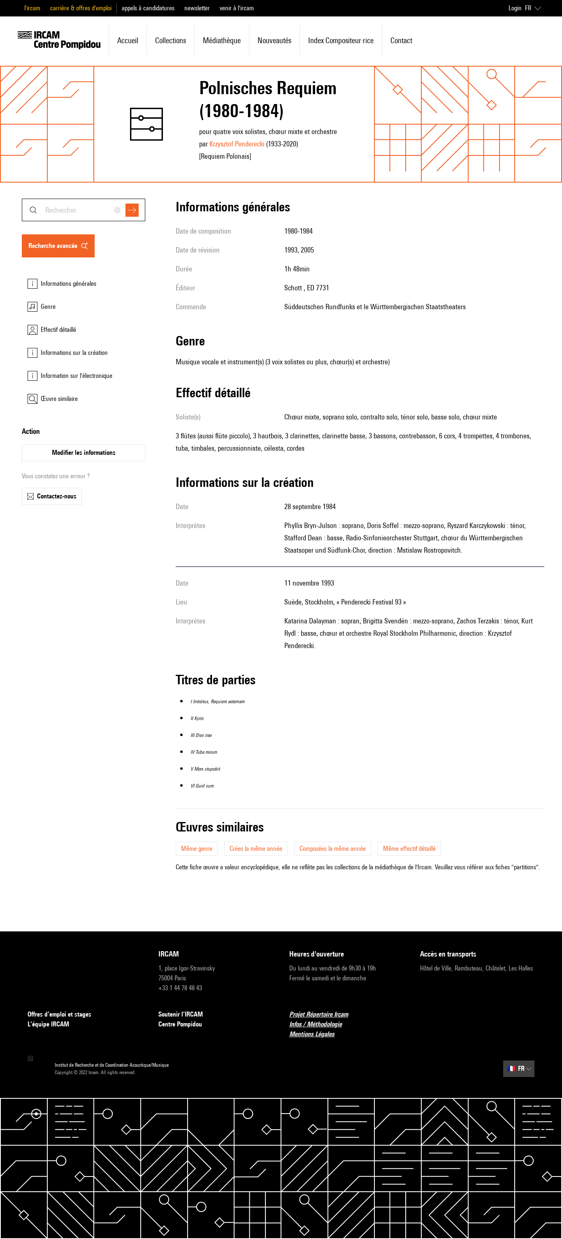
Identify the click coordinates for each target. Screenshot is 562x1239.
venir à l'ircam (237, 8)
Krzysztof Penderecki (237, 143)
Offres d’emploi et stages (59, 1014)
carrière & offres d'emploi (80, 8)
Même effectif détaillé (409, 848)
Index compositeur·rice (341, 40)
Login (515, 8)
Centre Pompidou (180, 1024)
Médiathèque (222, 40)
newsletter (197, 8)
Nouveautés (274, 40)
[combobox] (83, 210)
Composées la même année (333, 848)
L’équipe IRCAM (48, 1024)
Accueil (127, 40)
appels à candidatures (148, 8)
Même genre (196, 848)
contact (401, 40)
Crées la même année (256, 848)
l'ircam (32, 8)
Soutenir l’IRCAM (180, 1014)
